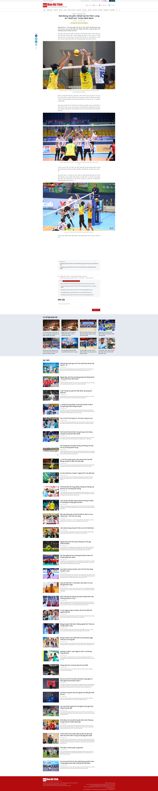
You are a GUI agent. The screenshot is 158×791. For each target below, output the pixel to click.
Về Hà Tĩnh (94, 10)
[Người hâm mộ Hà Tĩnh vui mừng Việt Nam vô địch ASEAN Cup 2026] (69, 325)
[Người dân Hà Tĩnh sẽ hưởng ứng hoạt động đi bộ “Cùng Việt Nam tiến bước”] (51, 381)
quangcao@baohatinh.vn (103, 789)
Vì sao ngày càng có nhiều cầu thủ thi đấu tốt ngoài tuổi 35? (76, 611)
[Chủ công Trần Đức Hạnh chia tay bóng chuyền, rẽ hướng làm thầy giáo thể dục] (51, 505)
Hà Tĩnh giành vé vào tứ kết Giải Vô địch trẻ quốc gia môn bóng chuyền (88, 352)
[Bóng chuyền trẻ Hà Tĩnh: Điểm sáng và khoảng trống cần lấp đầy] (106, 325)
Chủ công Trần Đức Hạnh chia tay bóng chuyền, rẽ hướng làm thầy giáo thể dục (77, 501)
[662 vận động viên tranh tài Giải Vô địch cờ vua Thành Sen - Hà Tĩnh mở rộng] (51, 518)
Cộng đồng (112, 10)
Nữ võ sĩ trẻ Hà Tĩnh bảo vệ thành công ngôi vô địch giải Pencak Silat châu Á (76, 680)
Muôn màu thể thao (82, 13)
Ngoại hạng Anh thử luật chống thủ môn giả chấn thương (75, 542)
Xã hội (64, 10)
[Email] (36, 41)
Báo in (96, 5)
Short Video (49, 10)
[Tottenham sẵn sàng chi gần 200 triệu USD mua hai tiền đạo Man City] (106, 343)
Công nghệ (106, 10)
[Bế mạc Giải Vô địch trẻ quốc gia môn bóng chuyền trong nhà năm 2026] (88, 325)
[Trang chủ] (44, 10)
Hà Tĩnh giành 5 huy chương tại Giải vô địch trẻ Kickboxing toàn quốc (76, 556)
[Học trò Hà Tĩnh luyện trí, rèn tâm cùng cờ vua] (51, 422)
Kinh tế (60, 10)
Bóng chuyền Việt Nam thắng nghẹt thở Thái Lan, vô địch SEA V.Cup (77, 625)
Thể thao (84, 10)
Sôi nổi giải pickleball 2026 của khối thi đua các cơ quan (69, 351)
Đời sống (100, 10)
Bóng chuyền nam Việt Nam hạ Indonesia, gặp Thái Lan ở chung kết (76, 638)
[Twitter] (36, 38)
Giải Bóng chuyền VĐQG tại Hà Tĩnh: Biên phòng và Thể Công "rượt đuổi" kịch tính (79, 264)
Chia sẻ (36, 33)
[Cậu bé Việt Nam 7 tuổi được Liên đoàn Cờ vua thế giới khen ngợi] (51, 587)
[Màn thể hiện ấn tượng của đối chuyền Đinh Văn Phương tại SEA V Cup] (51, 601)
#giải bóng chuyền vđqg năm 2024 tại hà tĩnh (69, 277)
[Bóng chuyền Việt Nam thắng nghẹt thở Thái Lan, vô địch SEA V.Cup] (51, 628)
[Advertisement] (79, 248)
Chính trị (56, 10)
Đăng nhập (113, 0)
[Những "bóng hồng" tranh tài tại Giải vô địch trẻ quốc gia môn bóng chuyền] (51, 409)
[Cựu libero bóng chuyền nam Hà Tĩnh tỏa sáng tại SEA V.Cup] (51, 573)
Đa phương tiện (104, 5)
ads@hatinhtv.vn (112, 789)
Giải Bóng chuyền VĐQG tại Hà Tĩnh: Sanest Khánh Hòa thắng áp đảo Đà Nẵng (78, 267)
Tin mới (89, 5)
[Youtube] (105, 1)
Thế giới (89, 10)
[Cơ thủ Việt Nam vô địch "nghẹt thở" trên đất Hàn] (51, 477)
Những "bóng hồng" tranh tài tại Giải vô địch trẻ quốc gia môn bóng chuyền (76, 405)
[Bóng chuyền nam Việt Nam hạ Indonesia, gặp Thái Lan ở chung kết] (51, 642)
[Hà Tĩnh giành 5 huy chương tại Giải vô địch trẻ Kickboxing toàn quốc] (51, 560)
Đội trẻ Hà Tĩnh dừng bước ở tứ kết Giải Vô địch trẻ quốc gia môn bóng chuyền (50, 352)
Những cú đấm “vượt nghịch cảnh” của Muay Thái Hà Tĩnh (76, 652)
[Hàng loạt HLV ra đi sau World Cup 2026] (51, 669)
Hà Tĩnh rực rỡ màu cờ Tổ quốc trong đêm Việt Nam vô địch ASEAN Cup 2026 (51, 334)
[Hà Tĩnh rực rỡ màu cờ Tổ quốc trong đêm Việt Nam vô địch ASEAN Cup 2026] (51, 325)
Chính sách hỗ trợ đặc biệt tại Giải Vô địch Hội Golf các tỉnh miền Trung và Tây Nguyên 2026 (76, 734)
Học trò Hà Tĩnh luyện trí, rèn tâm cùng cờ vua (76, 418)
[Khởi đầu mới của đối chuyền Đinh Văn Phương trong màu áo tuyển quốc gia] (51, 724)
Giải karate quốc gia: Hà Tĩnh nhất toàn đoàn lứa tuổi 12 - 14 (77, 364)
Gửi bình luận (96, 309)
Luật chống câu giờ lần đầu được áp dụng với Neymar (76, 392)
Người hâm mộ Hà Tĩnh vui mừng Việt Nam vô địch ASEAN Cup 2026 (68, 333)
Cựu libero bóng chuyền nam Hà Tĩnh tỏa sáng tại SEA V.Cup (76, 570)
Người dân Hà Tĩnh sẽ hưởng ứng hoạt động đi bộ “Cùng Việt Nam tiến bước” (77, 378)
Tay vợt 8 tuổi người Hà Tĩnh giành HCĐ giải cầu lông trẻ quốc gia (76, 707)
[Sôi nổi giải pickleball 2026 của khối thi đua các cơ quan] (69, 343)
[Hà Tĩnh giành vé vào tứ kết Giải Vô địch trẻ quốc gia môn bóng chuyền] (88, 343)
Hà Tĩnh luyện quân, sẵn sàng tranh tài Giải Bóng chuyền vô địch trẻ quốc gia (76, 460)
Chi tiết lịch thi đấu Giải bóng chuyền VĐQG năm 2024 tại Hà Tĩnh (78, 283)
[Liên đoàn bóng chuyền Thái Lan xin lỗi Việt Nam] (51, 532)
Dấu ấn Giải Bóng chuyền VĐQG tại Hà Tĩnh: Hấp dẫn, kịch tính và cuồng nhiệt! (78, 286)
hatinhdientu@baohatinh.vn (109, 786)
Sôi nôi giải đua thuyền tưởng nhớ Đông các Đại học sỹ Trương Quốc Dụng (76, 446)
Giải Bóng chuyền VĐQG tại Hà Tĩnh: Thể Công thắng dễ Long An (77, 290)
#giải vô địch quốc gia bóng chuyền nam (79, 276)
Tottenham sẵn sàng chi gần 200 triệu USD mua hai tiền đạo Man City (106, 352)
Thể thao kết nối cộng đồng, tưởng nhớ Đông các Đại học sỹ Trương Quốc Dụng (77, 488)
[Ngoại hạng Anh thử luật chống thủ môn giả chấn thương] (51, 546)
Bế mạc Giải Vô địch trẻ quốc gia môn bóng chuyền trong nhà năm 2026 (88, 333)
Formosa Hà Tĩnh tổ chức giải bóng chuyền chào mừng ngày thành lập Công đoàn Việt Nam (77, 762)
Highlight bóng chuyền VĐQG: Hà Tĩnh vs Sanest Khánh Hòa (77, 292)
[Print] (36, 44)
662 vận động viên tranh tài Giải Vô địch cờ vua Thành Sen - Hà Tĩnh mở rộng (76, 515)
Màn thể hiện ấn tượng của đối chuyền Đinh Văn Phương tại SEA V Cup (77, 597)
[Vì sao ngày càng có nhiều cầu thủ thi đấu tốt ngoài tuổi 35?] (51, 614)
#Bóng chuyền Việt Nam (65, 276)
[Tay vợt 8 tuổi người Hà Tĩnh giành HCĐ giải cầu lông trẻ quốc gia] (51, 711)
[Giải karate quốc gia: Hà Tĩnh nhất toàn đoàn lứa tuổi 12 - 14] (51, 368)
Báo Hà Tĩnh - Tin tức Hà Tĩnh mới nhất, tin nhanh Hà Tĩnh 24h (55, 5)
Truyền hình (113, 5)
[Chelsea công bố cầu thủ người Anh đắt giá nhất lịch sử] (51, 697)
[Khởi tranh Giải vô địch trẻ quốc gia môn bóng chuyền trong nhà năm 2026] (51, 436)
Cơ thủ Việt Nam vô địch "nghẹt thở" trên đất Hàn (77, 473)
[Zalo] (106, 0)
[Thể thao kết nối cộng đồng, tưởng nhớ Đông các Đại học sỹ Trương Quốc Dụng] (51, 491)
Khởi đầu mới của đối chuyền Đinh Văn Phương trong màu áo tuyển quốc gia (76, 721)
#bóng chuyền (82, 277)
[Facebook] (101, 1)
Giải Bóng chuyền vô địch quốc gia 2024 (71, 281)
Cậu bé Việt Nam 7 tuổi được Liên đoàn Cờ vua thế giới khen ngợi (76, 584)
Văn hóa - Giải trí (71, 10)
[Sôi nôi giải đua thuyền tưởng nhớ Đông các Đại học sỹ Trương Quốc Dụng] (51, 450)
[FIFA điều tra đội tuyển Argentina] (51, 752)
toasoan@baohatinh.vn (110, 788)
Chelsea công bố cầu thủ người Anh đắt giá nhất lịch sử (77, 693)
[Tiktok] (103, 0)
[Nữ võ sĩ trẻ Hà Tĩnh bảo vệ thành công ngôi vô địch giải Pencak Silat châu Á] (51, 683)
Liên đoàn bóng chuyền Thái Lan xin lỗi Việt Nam (77, 528)
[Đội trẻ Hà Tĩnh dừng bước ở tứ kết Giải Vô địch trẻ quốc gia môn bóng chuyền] (51, 343)
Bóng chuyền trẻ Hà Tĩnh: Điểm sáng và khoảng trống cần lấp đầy (106, 333)
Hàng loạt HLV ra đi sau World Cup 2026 (74, 665)
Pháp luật (78, 10)
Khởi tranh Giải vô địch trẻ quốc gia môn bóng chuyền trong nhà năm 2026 (76, 433)
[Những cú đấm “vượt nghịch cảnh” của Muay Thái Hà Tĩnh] (51, 656)
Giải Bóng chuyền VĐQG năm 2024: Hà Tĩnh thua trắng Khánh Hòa (77, 295)
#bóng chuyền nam (89, 277)
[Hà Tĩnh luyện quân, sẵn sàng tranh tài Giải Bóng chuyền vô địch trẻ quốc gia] (51, 464)
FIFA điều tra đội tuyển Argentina (71, 748)
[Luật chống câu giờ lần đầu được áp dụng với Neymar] (51, 395)
